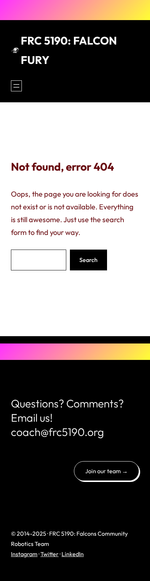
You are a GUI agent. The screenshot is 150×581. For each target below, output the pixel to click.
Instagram (24, 554)
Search (88, 259)
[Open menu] (16, 85)
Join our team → (106, 471)
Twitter (49, 554)
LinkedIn (73, 554)
